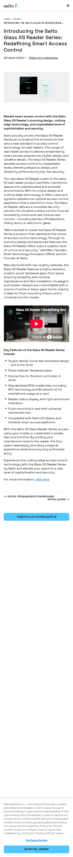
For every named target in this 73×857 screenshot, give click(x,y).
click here (42, 479)
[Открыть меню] (68, 5)
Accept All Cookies (36, 849)
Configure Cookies (36, 840)
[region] (36, 828)
